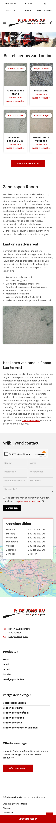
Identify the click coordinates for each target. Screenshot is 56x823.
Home (18, 39)
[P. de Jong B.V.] (28, 22)
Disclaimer (8, 812)
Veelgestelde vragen (14, 702)
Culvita (7, 674)
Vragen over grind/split (16, 712)
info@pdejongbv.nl (44, 10)
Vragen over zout (12, 722)
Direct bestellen (28, 818)
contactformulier (31, 420)
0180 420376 (15, 632)
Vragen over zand (13, 707)
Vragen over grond (13, 717)
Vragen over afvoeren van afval (20, 727)
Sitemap (7, 808)
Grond (6, 669)
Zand (6, 659)
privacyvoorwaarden (29, 501)
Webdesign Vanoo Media (15, 804)
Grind (6, 664)
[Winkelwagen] (51, 22)
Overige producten (13, 679)
